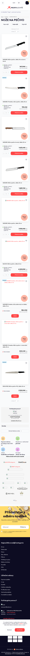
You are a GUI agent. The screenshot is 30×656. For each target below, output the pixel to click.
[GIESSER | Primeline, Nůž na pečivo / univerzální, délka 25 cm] (15, 331)
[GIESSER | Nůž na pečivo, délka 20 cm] (15, 169)
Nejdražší (24, 24)
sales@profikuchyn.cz (16, 420)
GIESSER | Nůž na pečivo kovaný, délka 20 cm (14, 142)
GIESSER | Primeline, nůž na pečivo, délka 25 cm (15, 101)
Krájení (6, 16)
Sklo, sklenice (4, 554)
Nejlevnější (15, 24)
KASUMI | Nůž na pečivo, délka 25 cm (12, 264)
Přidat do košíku (19, 72)
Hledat (28, 12)
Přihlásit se (23, 527)
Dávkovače (4, 549)
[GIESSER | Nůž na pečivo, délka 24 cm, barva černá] (15, 46)
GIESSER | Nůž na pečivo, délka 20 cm (12, 183)
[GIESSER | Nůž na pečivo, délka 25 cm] (15, 209)
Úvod (2, 16)
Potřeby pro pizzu (5, 559)
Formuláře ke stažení (6, 594)
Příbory (3, 557)
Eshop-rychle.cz (19, 649)
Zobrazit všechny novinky (14, 431)
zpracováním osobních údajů (15, 531)
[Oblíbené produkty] (18, 2)
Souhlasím (19, 630)
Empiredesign (8, 653)
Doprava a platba (5, 579)
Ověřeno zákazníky (6, 587)
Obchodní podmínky (6, 592)
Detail (15, 316)
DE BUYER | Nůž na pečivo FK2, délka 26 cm (14, 386)
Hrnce (2, 547)
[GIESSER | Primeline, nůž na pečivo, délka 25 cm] (15, 88)
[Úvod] (15, 7)
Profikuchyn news (5, 589)
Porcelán (3, 564)
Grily (2, 567)
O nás (2, 582)
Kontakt (3, 584)
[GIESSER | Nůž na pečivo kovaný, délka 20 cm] (15, 128)
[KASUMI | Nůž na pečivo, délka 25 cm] (15, 250)
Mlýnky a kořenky (5, 562)
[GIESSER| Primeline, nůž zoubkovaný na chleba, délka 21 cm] (15, 290)
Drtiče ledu (4, 569)
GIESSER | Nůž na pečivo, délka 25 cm (12, 223)
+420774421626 (15, 417)
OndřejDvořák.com (20, 653)
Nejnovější (6, 24)
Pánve (2, 552)
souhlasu (21, 623)
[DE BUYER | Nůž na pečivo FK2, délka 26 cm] (15, 372)
